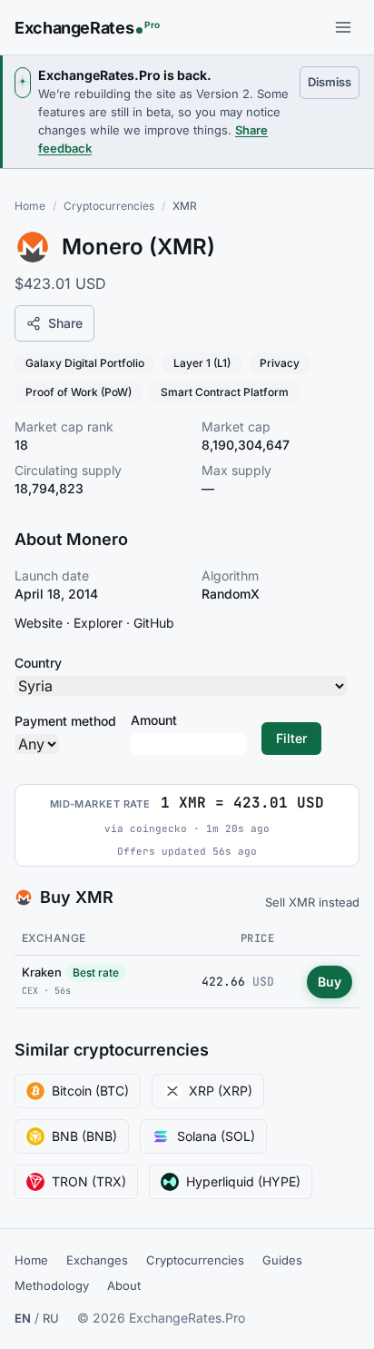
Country (38, 662)
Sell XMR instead (312, 902)
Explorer (98, 622)
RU (51, 1318)
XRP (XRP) (220, 1090)
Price (257, 938)
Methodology (52, 1285)
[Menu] (343, 27)
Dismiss (333, 81)
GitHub (153, 622)
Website (39, 622)
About (124, 1285)
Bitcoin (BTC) (90, 1090)
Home (30, 206)
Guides (282, 1260)
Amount (154, 720)
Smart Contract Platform (225, 392)
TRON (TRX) (89, 1181)
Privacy (280, 363)
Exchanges (97, 1260)
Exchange (54, 938)
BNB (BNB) (84, 1136)
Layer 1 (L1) (202, 363)
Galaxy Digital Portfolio (84, 363)
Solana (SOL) (216, 1136)
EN (23, 1318)
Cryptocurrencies (109, 206)
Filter (291, 738)
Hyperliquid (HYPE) (243, 1181)
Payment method (65, 721)
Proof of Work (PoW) (78, 392)
